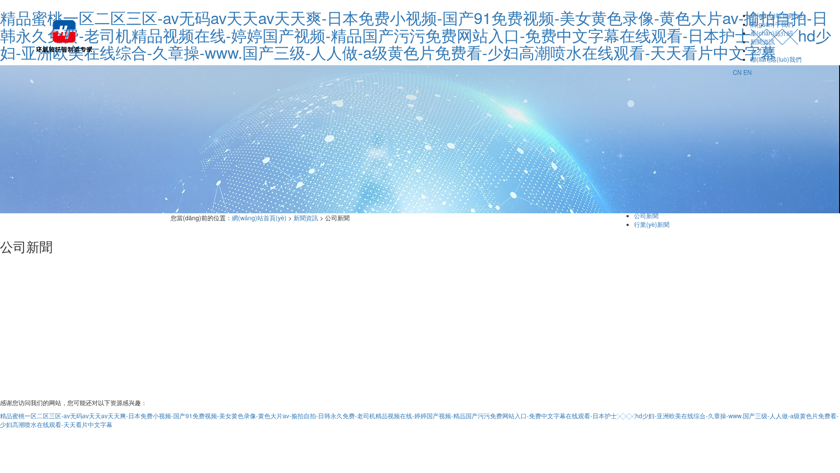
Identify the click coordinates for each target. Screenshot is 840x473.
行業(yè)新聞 (651, 224)
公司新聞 (646, 215)
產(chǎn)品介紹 (771, 32)
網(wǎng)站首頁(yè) (777, 15)
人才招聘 (762, 50)
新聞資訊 (762, 41)
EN (747, 72)
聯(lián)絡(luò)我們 (776, 59)
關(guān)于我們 (771, 24)
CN (737, 72)
